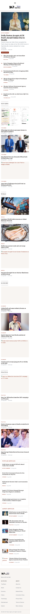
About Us (18, 584)
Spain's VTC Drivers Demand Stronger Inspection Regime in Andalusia (13, 491)
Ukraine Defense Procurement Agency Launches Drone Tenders (14, 87)
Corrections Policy (20, 595)
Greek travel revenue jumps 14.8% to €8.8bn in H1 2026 (14, 362)
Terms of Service (20, 602)
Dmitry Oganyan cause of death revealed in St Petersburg (15, 424)
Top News (6, 74)
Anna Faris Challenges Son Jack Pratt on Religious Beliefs (13, 184)
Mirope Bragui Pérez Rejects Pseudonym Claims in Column (15, 79)
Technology (6, 97)
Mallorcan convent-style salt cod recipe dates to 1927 (13, 246)
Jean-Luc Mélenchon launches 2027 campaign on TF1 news (14, 398)
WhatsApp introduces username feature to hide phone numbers (14, 130)
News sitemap (19, 606)
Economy (5, 90)
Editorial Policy (19, 591)
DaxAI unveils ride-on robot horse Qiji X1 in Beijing (15, 94)
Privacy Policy (19, 598)
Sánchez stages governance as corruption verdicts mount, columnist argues (14, 500)
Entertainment (5, 32)
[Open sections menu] (15, 3)
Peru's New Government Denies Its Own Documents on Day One (13, 473)
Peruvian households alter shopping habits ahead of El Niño (15, 71)
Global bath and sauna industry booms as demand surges (13, 309)
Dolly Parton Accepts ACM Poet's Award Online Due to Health (13, 37)
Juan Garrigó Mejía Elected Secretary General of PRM (15, 452)
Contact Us (18, 587)
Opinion (5, 82)
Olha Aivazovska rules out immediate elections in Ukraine (14, 56)
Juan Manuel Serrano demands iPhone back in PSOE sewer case (14, 157)
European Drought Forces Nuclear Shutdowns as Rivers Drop (14, 273)
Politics (5, 59)
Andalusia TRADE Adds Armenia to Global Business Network (13, 220)
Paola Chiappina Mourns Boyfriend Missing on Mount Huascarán (13, 64)
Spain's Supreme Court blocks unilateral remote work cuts (13, 335)
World (3, 194)
